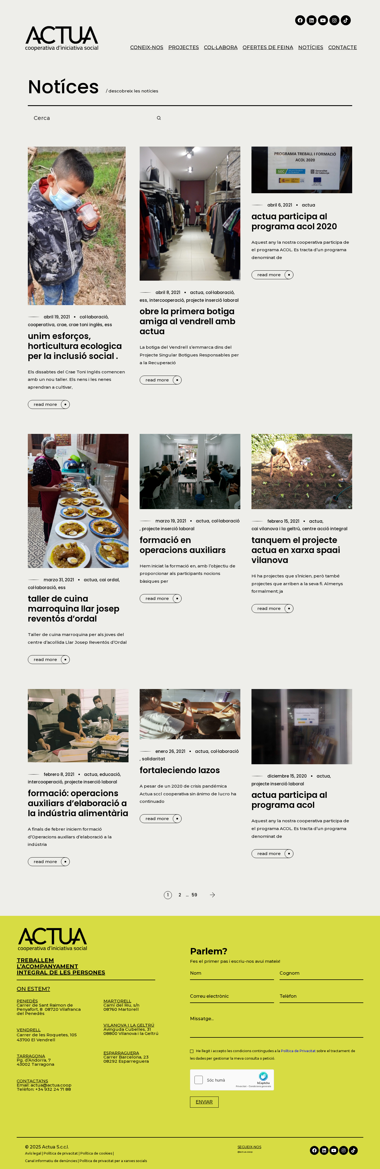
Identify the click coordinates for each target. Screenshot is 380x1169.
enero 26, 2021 (170, 751)
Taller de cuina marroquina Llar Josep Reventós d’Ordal (73, 609)
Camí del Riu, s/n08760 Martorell (121, 1005)
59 (194, 895)
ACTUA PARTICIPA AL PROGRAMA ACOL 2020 (294, 221)
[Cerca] (159, 118)
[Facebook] (300, 20)
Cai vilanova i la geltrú (275, 529)
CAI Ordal (109, 580)
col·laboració (94, 317)
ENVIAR (204, 1102)
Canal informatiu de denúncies (51, 1161)
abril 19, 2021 (57, 317)
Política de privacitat (61, 1153)
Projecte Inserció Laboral (212, 300)
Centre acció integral (324, 529)
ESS (108, 325)
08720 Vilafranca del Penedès (49, 1011)
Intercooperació (166, 300)
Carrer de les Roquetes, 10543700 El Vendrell (47, 1034)
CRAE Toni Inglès (85, 325)
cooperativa (41, 325)
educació (110, 774)
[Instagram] (334, 20)
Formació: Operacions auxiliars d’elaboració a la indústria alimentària (78, 803)
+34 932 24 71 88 (53, 1089)
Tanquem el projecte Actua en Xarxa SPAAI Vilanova (295, 550)
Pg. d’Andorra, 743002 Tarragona (35, 1060)
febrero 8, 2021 (59, 774)
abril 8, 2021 (168, 292)
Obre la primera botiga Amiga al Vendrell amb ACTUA (187, 321)
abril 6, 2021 (279, 205)
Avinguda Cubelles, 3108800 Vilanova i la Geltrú (131, 1029)
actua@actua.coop (51, 1085)
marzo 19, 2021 (171, 521)
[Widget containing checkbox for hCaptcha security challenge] (232, 1079)
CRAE (61, 325)
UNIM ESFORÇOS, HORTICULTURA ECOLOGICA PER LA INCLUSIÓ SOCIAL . (75, 346)
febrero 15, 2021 (283, 521)
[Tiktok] (346, 20)
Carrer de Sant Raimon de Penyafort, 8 (45, 1005)
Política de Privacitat (298, 1051)
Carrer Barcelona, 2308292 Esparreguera (126, 1057)
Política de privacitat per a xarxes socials (113, 1161)
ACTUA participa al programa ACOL (289, 800)
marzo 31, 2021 (59, 580)
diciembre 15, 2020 (287, 776)
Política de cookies (96, 1153)
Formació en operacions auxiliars (183, 545)
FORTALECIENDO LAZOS (180, 770)
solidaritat (153, 759)
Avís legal (33, 1153)
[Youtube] (323, 20)
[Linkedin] (312, 20)
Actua (196, 292)
